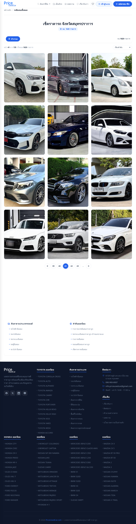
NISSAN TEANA (44, 462)
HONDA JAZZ (10, 467)
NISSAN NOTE (110, 481)
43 (78, 266)
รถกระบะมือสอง (17, 339)
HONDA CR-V (11, 453)
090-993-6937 (112, 382)
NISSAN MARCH (111, 490)
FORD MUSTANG (12, 495)
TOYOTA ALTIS (44, 381)
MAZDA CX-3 (109, 443)
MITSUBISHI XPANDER (48, 472)
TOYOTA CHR (43, 400)
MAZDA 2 (108, 462)
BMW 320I (75, 490)
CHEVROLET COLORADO (48, 443)
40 (59, 266)
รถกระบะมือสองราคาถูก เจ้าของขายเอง (88, 334)
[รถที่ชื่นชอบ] (92, 4)
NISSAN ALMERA (111, 486)
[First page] (47, 266)
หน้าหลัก (7, 10)
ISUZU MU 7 (10, 476)
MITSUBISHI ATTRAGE (47, 481)
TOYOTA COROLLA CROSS (49, 376)
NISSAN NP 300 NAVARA (48, 453)
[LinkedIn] (18, 393)
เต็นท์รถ (59, 4)
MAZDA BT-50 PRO (112, 453)
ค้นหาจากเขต (76, 423)
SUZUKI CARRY (44, 467)
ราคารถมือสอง (78, 339)
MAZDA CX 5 (109, 448)
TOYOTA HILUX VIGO (47, 414)
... (83, 266)
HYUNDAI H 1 (44, 504)
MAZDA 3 (108, 467)
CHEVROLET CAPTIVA (47, 448)
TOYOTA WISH (44, 428)
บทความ (70, 4)
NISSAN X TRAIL (111, 500)
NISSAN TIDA (109, 495)
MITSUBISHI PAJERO (47, 495)
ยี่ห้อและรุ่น (75, 404)
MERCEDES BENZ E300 (81, 462)
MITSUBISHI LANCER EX (48, 476)
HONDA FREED (11, 457)
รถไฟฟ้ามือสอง (16, 329)
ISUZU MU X (10, 481)
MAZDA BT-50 (110, 457)
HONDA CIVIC (11, 448)
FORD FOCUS (11, 490)
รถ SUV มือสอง (16, 349)
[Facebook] (6, 393)
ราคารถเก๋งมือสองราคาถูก (83, 329)
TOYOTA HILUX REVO (47, 409)
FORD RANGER (11, 500)
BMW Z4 (74, 495)
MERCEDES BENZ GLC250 (82, 467)
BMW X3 (74, 486)
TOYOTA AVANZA (45, 390)
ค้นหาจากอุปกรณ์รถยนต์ (81, 428)
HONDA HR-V (11, 462)
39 (53, 266)
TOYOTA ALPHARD (46, 386)
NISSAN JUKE (44, 457)
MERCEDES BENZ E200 (81, 443)
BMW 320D (75, 476)
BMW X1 (74, 472)
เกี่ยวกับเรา (83, 4)
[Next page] (88, 266)
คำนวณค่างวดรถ (111, 413)
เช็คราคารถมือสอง (80, 349)
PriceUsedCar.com (53, 520)
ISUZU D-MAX (11, 472)
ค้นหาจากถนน (76, 418)
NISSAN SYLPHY (111, 472)
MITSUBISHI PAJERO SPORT (50, 500)
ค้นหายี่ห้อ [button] (44, 4)
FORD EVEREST (11, 486)
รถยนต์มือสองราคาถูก (81, 344)
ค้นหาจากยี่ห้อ (76, 400)
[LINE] (24, 393)
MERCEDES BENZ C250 (81, 457)
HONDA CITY (10, 443)
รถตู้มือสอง (15, 344)
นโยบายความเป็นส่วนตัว (114, 422)
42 (72, 266)
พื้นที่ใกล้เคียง (76, 414)
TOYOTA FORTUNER (46, 404)
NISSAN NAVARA (111, 476)
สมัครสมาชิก (123, 4)
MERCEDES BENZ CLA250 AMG (84, 448)
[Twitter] (12, 393)
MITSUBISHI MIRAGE (47, 490)
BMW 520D (75, 481)
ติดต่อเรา (107, 408)
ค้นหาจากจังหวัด (77, 409)
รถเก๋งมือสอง (16, 334)
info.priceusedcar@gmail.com (119, 386)
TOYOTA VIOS (44, 418)
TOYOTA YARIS (44, 423)
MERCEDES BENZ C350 (81, 453)
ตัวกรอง (14, 39)
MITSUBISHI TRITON (47, 486)
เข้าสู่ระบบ (105, 4)
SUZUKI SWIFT (77, 500)
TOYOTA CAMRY (45, 395)
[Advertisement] (68, 295)
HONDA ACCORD (45, 432)
